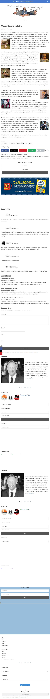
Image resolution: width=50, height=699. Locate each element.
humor (40, 156)
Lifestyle (4, 653)
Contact (3, 641)
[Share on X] (1, 351)
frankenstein (30, 156)
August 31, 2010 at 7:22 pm (11, 215)
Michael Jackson (45, 156)
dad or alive (16, 156)
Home (3, 637)
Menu (25, 20)
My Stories (25, 154)
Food (3, 651)
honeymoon (35, 156)
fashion (25, 156)
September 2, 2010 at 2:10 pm (12, 228)
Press (3, 643)
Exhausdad (8, 242)
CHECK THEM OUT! (29, 1)
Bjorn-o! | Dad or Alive (6, 278)
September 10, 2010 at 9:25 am (12, 256)
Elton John (21, 156)
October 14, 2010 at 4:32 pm (12, 267)
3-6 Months (9, 154)
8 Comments (9, 29)
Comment (3, 314)
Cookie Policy (23, 696)
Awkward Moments (18, 154)
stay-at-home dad (17, 158)
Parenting (4, 655)
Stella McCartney (24, 158)
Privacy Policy (5, 645)
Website (3, 341)
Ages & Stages (5, 649)
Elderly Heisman (28, 131)
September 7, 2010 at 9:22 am (12, 243)
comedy (8, 156)
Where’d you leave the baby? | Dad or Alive (11, 297)
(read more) (30, 378)
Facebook (35, 83)
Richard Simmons (9, 158)
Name (3, 327)
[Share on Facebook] (1, 348)
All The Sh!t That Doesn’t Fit (8, 659)
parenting (3, 158)
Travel (3, 657)
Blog (3, 639)
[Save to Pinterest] (1, 353)
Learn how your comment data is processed (28, 353)
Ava (13, 154)
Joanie (7, 227)
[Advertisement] (23, 202)
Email (2, 334)
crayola (12, 156)
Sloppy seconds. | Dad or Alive (8, 288)
